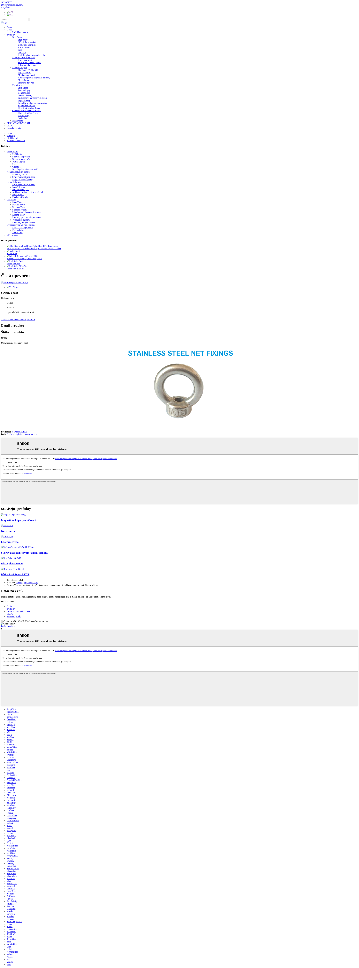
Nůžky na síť (8, 530)
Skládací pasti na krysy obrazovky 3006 (24, 258)
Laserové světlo (10, 541)
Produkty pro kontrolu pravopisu (32, 103)
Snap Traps (23, 88)
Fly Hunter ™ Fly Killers (29, 70)
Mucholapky (23, 80)
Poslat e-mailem (8, 626)
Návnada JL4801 (19, 432)
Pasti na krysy (24, 90)
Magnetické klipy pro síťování (18, 520)
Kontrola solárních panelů (23, 57)
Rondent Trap (24, 93)
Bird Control (18, 37)
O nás (9, 29)
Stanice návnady (25, 95)
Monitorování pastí (26, 75)
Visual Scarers (24, 47)
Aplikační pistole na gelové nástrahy (34, 77)
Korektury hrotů (25, 60)
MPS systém (17, 120)
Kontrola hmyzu (19, 67)
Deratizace (17, 85)
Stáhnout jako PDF (26, 319)
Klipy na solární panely (28, 65)
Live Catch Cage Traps (28, 113)
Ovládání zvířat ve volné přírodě (26, 110)
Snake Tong (23, 118)
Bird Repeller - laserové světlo (31, 55)
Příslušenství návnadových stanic (32, 98)
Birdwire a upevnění (27, 45)
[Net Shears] (7, 525)
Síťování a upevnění (27, 42)
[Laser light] (7, 536)
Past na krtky (23, 115)
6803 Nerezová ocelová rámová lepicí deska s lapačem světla (34, 248)
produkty (11, 35)
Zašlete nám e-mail (9, 319)
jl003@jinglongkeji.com (27, 582)
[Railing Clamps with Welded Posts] (17, 547)
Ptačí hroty (22, 40)
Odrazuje (22, 52)
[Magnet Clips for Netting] (13, 514)
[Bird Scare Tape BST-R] (13, 569)
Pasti (20, 50)
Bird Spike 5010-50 (15, 268)
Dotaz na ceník (7, 601)
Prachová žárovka (26, 83)
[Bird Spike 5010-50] (11, 558)
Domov (10, 27)
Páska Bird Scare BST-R (15, 574)
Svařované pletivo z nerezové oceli (22, 434)
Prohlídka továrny (20, 32)
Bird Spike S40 (13, 263)
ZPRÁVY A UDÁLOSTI (18, 123)
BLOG (10, 125)
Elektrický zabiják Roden (29, 108)
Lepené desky (24, 100)
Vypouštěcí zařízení (26, 105)
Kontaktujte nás (14, 128)
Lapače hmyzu (24, 72)
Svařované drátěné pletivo (29, 62)
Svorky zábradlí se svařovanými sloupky (24, 552)
